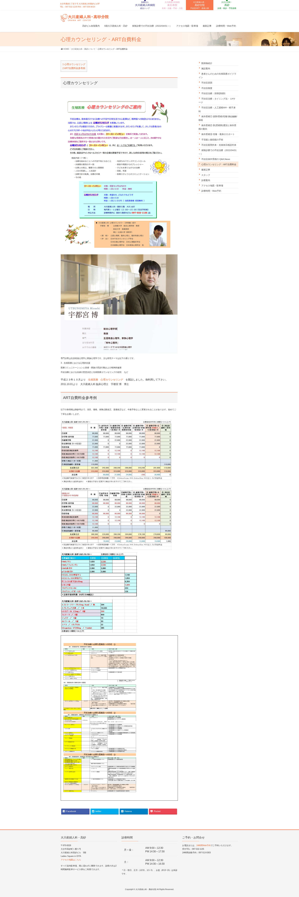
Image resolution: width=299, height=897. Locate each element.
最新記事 (205, 169)
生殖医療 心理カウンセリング (105, 379)
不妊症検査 (206, 88)
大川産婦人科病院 (172, 5)
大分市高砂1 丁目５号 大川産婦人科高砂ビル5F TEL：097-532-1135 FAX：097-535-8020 (80, 5)
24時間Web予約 (203, 845)
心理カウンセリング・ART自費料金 (218, 164)
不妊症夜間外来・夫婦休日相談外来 (218, 145)
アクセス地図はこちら (71, 860)
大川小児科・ (227, 5)
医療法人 (145, 5)
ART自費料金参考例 (73, 68)
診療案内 (205, 180)
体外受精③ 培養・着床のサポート (218, 134)
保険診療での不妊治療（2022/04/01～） (218, 152)
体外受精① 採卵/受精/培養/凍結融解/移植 (218, 118)
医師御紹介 (206, 63)
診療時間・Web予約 (211, 191)
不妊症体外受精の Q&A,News (215, 159)
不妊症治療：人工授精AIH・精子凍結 (217, 109)
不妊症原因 (206, 82)
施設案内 (205, 68)
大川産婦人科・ (199, 5)
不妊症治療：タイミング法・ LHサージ (217, 100)
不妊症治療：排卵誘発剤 (213, 93)
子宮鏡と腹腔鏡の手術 (212, 139)
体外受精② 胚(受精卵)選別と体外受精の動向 (217, 127)
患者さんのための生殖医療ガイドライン (217, 76)
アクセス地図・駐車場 (212, 185)
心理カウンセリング (73, 64)
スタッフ (205, 175)
